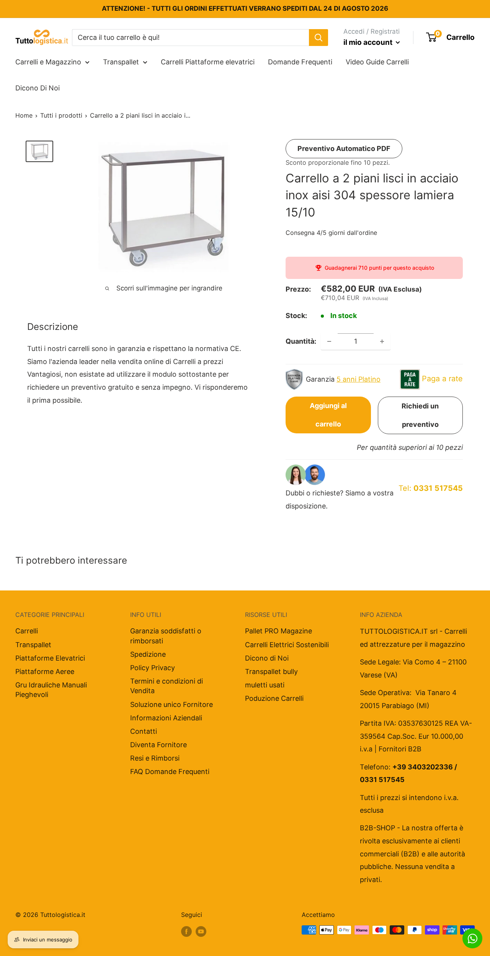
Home (24, 115)
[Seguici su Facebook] (186, 931)
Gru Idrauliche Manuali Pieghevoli (51, 690)
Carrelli (26, 631)
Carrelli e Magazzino (48, 62)
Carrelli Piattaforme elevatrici (208, 62)
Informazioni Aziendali (166, 718)
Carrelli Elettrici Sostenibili (287, 645)
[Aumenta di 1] (382, 341)
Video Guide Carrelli (377, 62)
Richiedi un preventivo (420, 415)
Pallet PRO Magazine (278, 631)
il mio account (368, 42)
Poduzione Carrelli (274, 698)
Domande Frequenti (300, 62)
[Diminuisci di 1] (329, 341)
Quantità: (301, 341)
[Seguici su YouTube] (201, 931)
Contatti (143, 731)
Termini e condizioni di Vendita (166, 686)
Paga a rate (442, 378)
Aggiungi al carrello (328, 415)
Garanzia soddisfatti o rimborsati (165, 635)
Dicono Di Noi (37, 88)
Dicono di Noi (267, 658)
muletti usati (264, 685)
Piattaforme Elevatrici (50, 658)
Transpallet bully (271, 671)
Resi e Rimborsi (155, 758)
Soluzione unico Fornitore (171, 704)
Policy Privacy (152, 668)
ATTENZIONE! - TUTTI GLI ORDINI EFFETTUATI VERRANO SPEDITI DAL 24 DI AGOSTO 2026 (245, 8)
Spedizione (148, 654)
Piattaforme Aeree (44, 671)
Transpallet (121, 62)
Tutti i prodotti (61, 115)
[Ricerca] (318, 37)
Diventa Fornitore (158, 745)
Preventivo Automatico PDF (343, 148)
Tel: (431, 488)
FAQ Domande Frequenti (169, 771)
